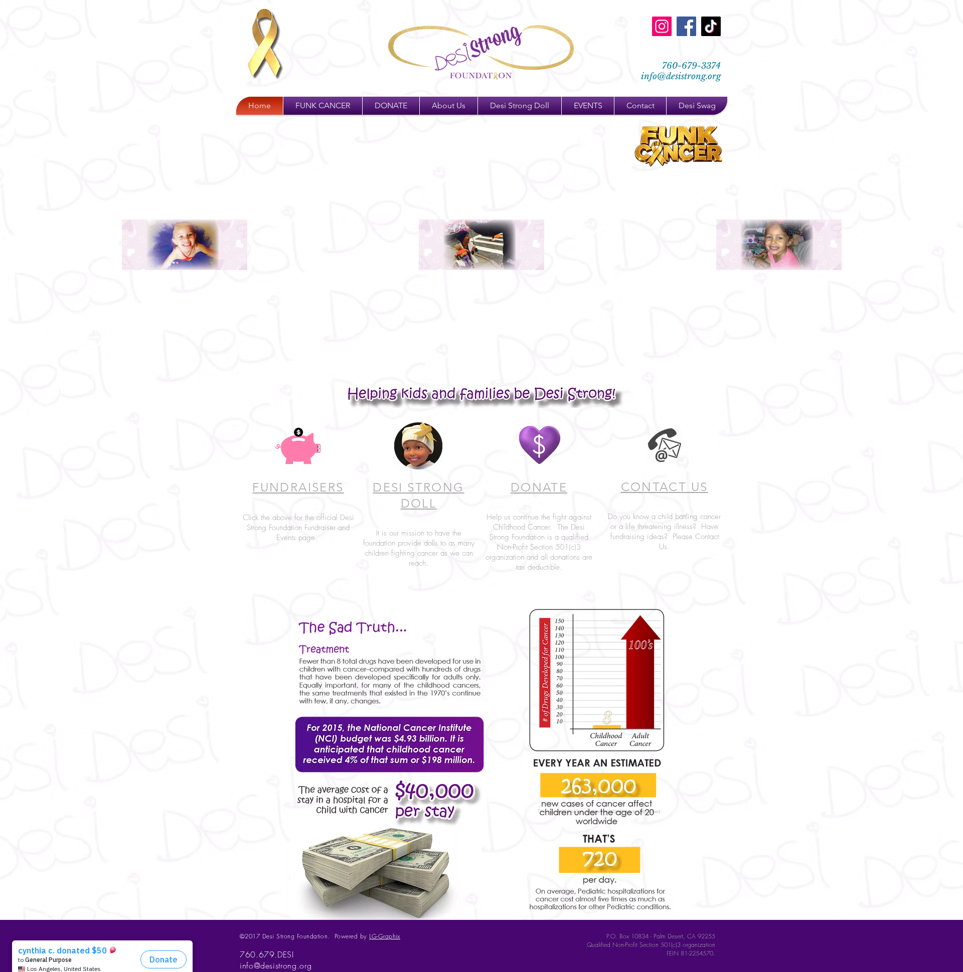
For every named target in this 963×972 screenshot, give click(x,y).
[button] (391, 106)
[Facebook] (686, 26)
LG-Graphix (384, 936)
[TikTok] (711, 26)
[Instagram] (662, 26)
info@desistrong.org (681, 76)
